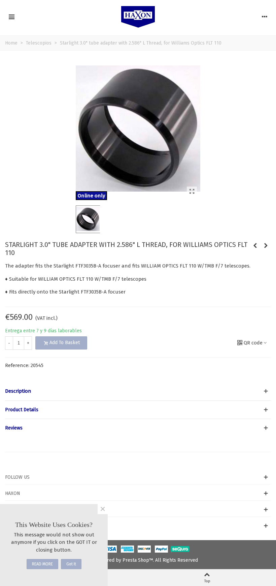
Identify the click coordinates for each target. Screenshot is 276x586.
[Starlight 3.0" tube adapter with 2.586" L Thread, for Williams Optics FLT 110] (192, 192)
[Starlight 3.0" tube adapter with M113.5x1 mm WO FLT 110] (255, 246)
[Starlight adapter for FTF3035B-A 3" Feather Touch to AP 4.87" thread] (266, 246)
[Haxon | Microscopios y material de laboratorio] (138, 17)
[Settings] (264, 16)
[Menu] (11, 16)
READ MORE (42, 564)
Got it (71, 564)
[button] (138, 391)
